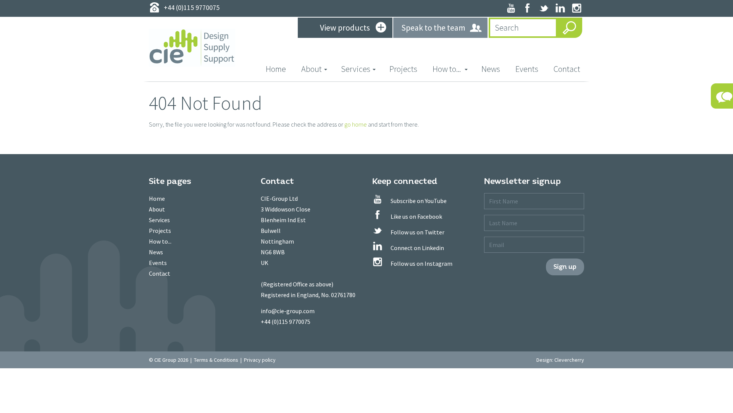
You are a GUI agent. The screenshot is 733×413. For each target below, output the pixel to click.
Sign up (565, 266)
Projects (403, 68)
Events (526, 68)
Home (280, 68)
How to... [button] (447, 68)
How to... (160, 241)
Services (159, 220)
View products (345, 27)
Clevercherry (569, 359)
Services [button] (355, 68)
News (490, 68)
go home (355, 124)
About (157, 209)
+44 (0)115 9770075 (285, 321)
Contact (567, 68)
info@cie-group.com (288, 311)
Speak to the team (433, 27)
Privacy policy (260, 359)
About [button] (311, 68)
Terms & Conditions (216, 359)
